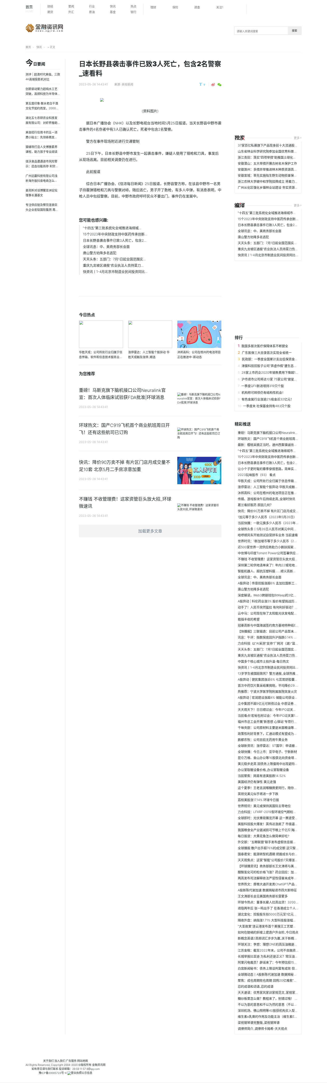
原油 (92, 12)
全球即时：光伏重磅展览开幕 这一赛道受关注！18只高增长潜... (282, 818)
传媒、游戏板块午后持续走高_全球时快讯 (266, 499)
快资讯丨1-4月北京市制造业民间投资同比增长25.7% (274, 255)
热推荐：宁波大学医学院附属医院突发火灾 (267, 691)
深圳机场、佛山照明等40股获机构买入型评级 (269, 1010)
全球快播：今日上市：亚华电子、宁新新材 (267, 752)
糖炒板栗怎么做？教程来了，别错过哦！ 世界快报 (272, 998)
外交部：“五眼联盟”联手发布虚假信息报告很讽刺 (271, 842)
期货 (50, 12)
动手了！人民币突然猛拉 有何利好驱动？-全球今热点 (275, 607)
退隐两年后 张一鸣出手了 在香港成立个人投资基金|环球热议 (279, 908)
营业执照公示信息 (81, 1073)
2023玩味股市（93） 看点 (257, 475)
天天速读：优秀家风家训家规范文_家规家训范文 (271, 992)
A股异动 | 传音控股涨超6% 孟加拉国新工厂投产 (271, 583)
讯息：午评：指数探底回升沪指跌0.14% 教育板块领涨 (275, 637)
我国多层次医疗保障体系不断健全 (264, 346)
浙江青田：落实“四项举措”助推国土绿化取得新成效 (273, 157)
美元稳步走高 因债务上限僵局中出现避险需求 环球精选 (276, 764)
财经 (50, 6)
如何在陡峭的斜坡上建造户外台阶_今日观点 (268, 932)
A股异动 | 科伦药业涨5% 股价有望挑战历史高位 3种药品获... (280, 601)
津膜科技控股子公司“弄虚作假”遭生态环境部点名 (275, 366)
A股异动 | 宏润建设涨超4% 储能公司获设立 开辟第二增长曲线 (280, 697)
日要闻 (35, 63)
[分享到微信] (219, 84)
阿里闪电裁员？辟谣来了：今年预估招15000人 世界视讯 (277, 962)
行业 (92, 6)
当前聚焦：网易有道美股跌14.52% (262, 776)
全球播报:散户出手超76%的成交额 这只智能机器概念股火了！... (282, 848)
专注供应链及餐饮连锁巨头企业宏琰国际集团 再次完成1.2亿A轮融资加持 (42, 209)
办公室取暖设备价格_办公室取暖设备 (263, 770)
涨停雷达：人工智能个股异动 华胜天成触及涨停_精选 (275, 487)
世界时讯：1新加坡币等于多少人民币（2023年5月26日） (278, 541)
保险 (175, 7)
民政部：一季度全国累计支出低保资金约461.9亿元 (277, 359)
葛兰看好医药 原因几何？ (255, 505)
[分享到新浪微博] (213, 84)
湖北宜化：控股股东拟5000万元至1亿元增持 (269, 914)
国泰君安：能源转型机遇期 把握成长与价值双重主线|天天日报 (281, 854)
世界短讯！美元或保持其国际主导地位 (264, 806)
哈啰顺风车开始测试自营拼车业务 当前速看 (268, 535)
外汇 (71, 12)
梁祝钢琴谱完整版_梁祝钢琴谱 (259, 1022)
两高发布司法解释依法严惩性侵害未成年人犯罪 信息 (274, 878)
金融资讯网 (98, 1065)
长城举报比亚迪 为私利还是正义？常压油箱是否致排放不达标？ (282, 956)
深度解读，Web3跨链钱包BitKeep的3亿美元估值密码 (275, 595)
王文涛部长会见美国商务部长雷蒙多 (263, 896)
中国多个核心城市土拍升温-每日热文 (263, 661)
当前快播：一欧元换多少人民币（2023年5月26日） (274, 523)
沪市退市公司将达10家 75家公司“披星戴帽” (271, 379)
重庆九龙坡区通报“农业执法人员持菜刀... (113, 265)
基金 (113, 12)
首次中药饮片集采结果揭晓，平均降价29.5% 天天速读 (275, 685)
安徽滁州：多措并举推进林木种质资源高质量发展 (272, 169)
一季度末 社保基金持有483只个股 (267, 406)
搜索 (294, 30)
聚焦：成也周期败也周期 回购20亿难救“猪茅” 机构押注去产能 (281, 980)
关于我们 (48, 1060)
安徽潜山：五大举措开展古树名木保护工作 (267, 163)
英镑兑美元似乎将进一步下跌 (258, 794)
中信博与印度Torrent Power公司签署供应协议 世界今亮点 (278, 553)
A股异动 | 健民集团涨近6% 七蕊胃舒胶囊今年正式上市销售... (280, 679)
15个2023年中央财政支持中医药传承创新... (115, 234)
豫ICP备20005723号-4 (53, 1073)
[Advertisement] (281, 94)
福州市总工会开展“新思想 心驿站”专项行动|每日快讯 (274, 721)
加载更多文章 (150, 531)
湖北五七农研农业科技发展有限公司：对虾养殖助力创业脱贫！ (41, 122)
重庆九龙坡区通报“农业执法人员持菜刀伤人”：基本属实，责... (281, 249)
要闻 (71, 6)
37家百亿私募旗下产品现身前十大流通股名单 (269, 145)
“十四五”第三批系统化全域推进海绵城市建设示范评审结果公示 (281, 213)
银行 (133, 12)
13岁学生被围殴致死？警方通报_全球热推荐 (268, 673)
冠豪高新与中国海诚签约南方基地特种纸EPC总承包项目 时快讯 (282, 625)
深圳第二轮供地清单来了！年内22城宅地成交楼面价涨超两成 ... (282, 565)
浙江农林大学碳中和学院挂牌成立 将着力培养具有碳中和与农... (281, 181)
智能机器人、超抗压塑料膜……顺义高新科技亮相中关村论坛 (279, 571)
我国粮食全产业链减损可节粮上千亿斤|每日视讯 (271, 830)
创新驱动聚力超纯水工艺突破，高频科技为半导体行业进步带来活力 (41, 93)
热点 (133, 6)
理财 (153, 7)
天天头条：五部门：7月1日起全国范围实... (114, 259)
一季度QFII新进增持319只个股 (262, 386)
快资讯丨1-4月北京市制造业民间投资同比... (115, 272)
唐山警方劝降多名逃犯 (99, 253)
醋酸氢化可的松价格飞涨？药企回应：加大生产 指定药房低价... (281, 872)
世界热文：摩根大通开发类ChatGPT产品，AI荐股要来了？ (278, 884)
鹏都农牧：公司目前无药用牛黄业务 (263, 739)
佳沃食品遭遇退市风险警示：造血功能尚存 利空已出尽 (42, 166)
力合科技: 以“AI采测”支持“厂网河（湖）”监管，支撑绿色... (277, 643)
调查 (197, 7)
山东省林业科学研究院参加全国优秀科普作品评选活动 (275, 151)
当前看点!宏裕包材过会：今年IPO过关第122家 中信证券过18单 (281, 715)
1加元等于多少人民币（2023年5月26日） (267, 517)
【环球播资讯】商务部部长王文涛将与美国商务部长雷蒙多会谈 (281, 866)
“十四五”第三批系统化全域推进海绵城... (112, 228)
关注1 (219, 7)
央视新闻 (127, 84)
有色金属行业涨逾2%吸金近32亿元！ (268, 399)
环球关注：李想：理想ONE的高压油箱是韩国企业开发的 (277, 944)
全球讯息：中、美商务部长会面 (106, 247)
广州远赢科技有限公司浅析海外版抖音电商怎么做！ (41, 180)
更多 (297, 138)
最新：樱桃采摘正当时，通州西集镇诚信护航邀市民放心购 (278, 445)
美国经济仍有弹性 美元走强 (257, 782)
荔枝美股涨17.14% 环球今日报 (258, 800)
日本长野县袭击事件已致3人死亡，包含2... (114, 240)
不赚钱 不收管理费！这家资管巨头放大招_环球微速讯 (275, 559)
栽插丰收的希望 (249, 619)
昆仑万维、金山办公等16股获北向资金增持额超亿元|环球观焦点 (282, 758)
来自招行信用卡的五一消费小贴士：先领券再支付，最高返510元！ (41, 137)
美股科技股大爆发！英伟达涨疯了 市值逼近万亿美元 (274, 824)
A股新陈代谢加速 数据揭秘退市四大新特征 (267, 890)
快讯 (113, 6)
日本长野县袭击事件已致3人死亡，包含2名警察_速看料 (276, 225)
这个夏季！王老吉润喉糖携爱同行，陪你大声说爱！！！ (277, 788)
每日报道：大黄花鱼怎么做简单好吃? (263, 836)
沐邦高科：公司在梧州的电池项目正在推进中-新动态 (274, 493)
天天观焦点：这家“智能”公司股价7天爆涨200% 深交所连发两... (281, 860)
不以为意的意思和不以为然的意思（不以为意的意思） (275, 1004)
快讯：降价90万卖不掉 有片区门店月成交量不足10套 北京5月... (282, 511)
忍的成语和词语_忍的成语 (255, 986)
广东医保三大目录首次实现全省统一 (267, 352)
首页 (29, 9)
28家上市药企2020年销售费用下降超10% (271, 372)
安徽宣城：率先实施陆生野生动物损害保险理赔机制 (273, 175)
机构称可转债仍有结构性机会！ (263, 392)
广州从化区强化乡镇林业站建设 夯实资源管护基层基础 (275, 187)
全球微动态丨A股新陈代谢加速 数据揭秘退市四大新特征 (276, 974)
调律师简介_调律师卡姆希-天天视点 (262, 1028)
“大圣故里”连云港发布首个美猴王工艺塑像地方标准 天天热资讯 (281, 926)
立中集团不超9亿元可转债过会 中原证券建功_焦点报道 (276, 703)
